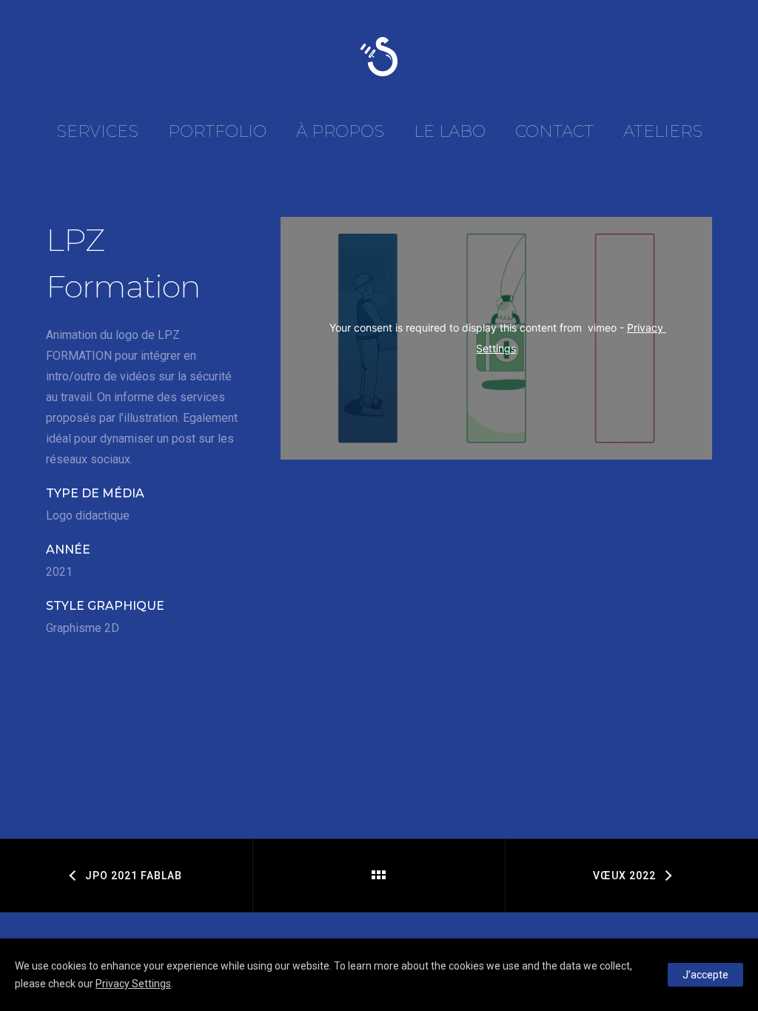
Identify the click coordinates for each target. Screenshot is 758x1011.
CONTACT (554, 131)
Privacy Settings (133, 984)
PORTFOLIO (217, 131)
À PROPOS (340, 131)
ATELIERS (662, 131)
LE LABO (450, 131)
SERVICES (97, 131)
